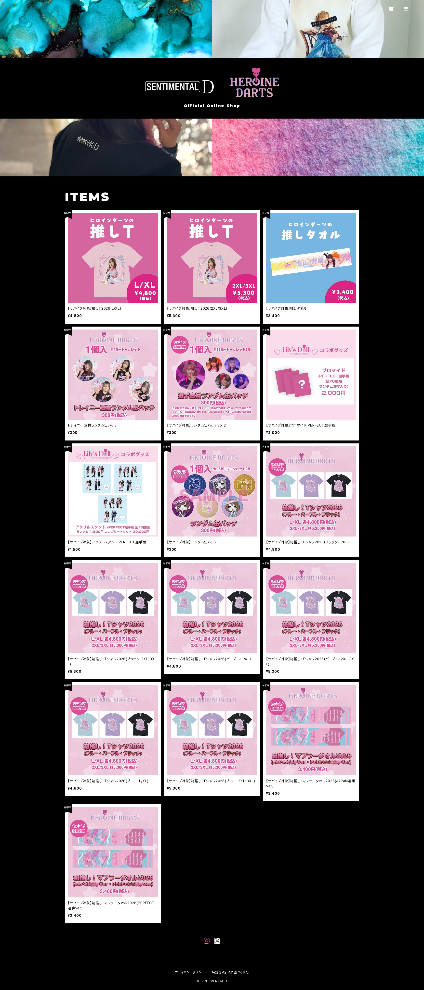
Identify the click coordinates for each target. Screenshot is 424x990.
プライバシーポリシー (189, 972)
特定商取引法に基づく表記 (230, 972)
